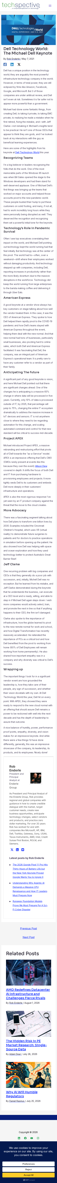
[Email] (23, 849)
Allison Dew (41, 466)
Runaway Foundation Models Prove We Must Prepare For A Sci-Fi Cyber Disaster (30, 905)
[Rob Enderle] (35, 777)
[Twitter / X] (19, 64)
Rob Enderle (15, 768)
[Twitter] (12, 849)
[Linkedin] (12, 64)
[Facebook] (5, 64)
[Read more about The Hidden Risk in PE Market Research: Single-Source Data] (28, 1023)
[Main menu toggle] (50, 5)
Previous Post (28, 928)
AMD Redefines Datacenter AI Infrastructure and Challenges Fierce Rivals (28, 994)
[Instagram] (38, 1138)
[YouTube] (31, 1138)
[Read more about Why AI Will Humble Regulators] (28, 1074)
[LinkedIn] (17, 849)
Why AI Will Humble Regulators (22, 1094)
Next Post (29, 937)
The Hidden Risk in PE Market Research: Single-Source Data (26, 1045)
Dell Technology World (27, 152)
